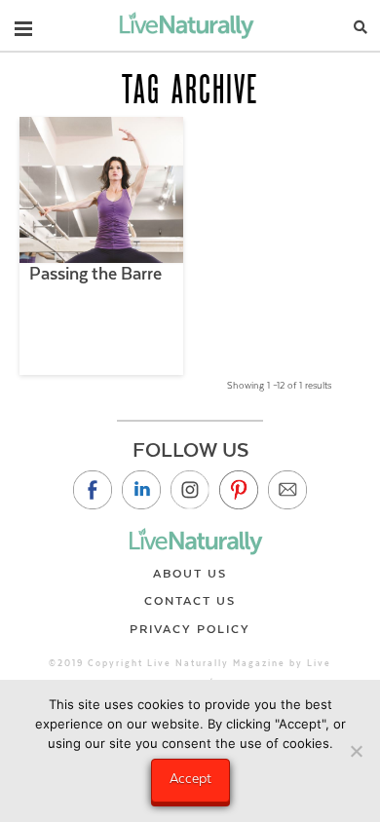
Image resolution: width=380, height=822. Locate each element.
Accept (190, 778)
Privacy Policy (190, 629)
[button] (23, 24)
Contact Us (190, 601)
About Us (190, 573)
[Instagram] (190, 489)
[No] (355, 751)
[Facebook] (92, 489)
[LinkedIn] (141, 489)
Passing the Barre (95, 273)
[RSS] (287, 489)
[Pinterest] (238, 489)
